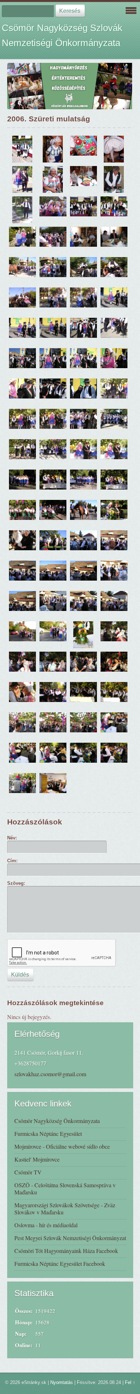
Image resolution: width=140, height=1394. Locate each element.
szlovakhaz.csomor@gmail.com (50, 1074)
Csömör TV (28, 1172)
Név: (12, 838)
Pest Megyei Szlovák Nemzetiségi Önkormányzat (70, 1238)
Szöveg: (16, 883)
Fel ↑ (130, 1382)
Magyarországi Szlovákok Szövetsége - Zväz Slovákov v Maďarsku (64, 1208)
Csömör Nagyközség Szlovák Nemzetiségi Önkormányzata (62, 35)
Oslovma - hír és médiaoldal (46, 1225)
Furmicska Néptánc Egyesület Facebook (59, 1263)
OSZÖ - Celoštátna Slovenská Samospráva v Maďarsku (65, 1188)
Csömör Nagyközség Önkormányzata (57, 1120)
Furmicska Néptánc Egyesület (48, 1133)
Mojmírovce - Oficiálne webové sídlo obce (62, 1146)
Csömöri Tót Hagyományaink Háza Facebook (66, 1250)
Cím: (12, 860)
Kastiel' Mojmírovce (37, 1159)
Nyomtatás (61, 1382)
